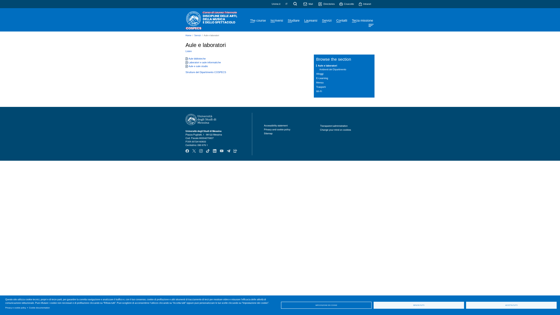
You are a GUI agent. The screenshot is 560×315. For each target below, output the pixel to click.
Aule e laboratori (327, 65)
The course (258, 20)
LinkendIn (214, 151)
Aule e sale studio (198, 66)
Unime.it (276, 4)
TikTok (208, 151)
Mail (311, 4)
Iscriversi (277, 20)
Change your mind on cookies (335, 129)
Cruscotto (349, 4)
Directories (329, 4)
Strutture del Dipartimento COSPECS (206, 72)
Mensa (319, 82)
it (287, 4)
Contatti (341, 20)
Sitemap (268, 133)
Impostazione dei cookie (326, 305)
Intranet (367, 4)
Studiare (294, 20)
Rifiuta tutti (418, 305)
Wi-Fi (319, 91)
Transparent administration (334, 125)
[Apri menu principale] (371, 25)
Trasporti (321, 86)
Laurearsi (310, 20)
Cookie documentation (39, 308)
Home (188, 35)
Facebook (187, 151)
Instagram (201, 151)
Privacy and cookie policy (277, 129)
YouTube (221, 151)
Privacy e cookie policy (15, 308)
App (235, 151)
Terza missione (362, 20)
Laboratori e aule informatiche (204, 62)
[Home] (212, 19)
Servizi (327, 20)
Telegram (228, 151)
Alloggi (319, 73)
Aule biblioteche (197, 58)
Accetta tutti (511, 305)
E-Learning (322, 78)
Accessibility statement (276, 125)
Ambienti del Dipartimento (332, 69)
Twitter (194, 151)
